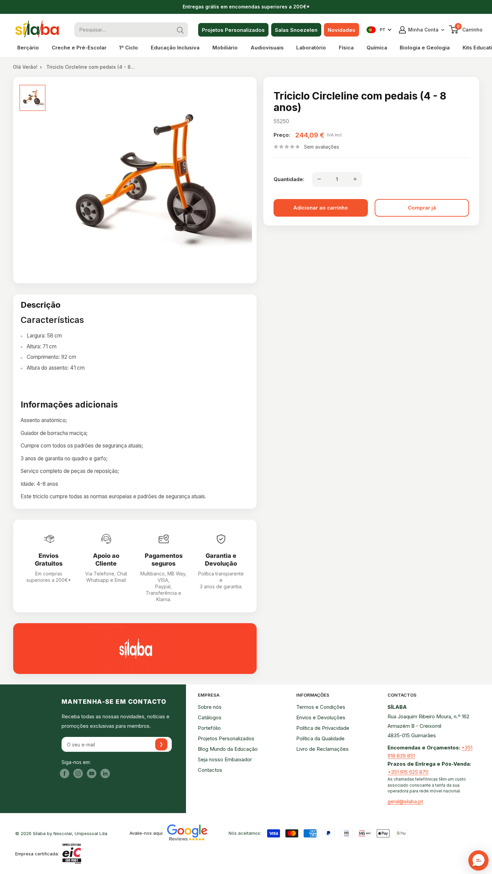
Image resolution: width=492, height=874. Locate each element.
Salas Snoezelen (296, 30)
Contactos (210, 770)
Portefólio (209, 728)
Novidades (341, 30)
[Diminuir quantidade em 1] (319, 179)
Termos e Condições (320, 707)
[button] (478, 860)
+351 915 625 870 (408, 772)
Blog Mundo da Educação (228, 749)
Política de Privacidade (322, 728)
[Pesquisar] (180, 29)
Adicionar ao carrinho (320, 207)
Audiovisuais (267, 47)
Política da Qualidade (320, 738)
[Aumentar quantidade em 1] (355, 179)
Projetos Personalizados (233, 30)
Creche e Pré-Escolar (79, 47)
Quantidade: (289, 179)
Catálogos (209, 717)
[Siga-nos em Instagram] (78, 773)
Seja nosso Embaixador (225, 759)
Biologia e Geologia (425, 47)
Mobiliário (225, 47)
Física (346, 47)
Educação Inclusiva (175, 47)
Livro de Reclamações (322, 749)
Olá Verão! (25, 67)
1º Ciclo (128, 47)
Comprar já (422, 207)
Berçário (28, 47)
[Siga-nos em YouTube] (91, 773)
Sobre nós (209, 707)
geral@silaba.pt (405, 801)
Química (377, 47)
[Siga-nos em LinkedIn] (105, 773)
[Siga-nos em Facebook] (64, 773)
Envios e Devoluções (320, 717)
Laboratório (311, 47)
